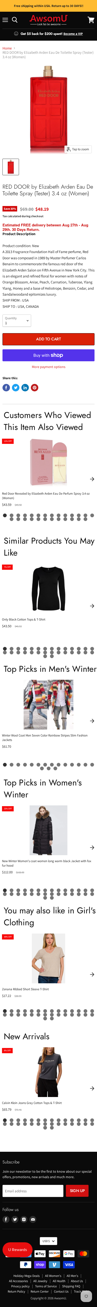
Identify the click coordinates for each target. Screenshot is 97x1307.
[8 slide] (52, 515)
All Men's (72, 1276)
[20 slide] (45, 519)
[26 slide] (85, 519)
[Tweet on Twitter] (15, 387)
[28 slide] (92, 652)
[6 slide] (38, 515)
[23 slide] (65, 519)
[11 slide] (72, 515)
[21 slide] (52, 519)
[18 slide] (32, 519)
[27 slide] (85, 652)
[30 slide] (52, 656)
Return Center (39, 1291)
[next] (92, 479)
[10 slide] (65, 515)
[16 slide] (18, 519)
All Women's (53, 1276)
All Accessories (18, 1281)
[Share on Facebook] (6, 387)
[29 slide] (45, 656)
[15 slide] (11, 519)
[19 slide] (38, 519)
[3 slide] (18, 515)
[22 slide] (58, 519)
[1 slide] (5, 515)
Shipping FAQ (71, 1286)
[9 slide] (58, 515)
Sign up (77, 1191)
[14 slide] (92, 515)
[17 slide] (25, 519)
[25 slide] (79, 519)
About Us (77, 1281)
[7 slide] (45, 515)
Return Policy (16, 1291)
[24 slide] (72, 519)
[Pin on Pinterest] (34, 387)
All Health (59, 1281)
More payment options (48, 367)
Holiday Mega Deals (26, 1276)
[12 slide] (79, 515)
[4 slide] (25, 515)
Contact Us (61, 1291)
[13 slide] (85, 515)
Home (7, 48)
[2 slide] (11, 515)
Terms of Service (46, 1286)
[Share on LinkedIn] (25, 387)
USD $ (46, 1241)
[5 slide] (32, 515)
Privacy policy (20, 1286)
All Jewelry (40, 1281)
